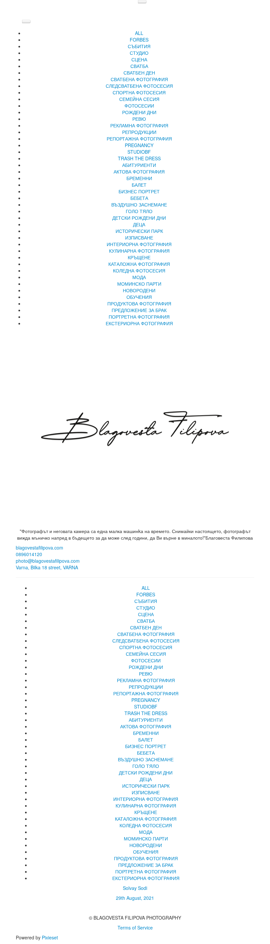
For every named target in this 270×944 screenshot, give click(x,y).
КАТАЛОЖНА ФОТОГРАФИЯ (139, 264)
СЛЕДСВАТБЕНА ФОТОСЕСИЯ (139, 85)
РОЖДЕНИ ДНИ (139, 112)
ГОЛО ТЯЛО (139, 211)
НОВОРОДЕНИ (139, 290)
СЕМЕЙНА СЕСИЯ (139, 99)
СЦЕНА (139, 59)
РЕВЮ (139, 118)
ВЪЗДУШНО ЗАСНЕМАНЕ (139, 204)
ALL (139, 33)
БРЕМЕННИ (139, 178)
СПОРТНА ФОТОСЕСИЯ (139, 92)
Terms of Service (135, 927)
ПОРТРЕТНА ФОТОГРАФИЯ (139, 316)
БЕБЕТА (139, 198)
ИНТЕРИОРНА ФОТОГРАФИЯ (139, 244)
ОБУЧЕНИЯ (139, 297)
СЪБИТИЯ (139, 46)
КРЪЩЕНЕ (139, 257)
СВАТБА (139, 66)
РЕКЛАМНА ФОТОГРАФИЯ (139, 125)
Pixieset (50, 937)
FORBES (139, 39)
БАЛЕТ (139, 184)
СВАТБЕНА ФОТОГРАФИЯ (139, 79)
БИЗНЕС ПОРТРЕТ (139, 191)
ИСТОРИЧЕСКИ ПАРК (139, 231)
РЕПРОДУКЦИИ (139, 132)
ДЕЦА (139, 224)
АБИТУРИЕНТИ (139, 165)
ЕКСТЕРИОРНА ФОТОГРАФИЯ (139, 323)
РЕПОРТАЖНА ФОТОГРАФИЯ (139, 138)
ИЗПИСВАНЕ (139, 237)
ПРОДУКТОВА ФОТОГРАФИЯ (139, 303)
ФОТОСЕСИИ (139, 105)
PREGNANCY (139, 145)
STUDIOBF (139, 151)
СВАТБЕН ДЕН (139, 72)
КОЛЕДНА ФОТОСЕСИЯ (139, 270)
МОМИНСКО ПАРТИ (139, 283)
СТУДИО (139, 52)
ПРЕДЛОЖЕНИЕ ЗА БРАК (139, 310)
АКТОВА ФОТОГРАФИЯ (139, 171)
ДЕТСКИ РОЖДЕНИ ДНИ (139, 217)
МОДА (139, 277)
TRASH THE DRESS (139, 158)
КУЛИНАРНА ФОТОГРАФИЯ (139, 250)
